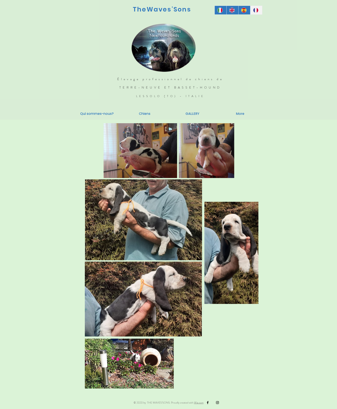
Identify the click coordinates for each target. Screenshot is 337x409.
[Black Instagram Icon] (217, 403)
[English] (232, 10)
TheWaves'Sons (162, 9)
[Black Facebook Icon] (208, 403)
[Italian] (220, 10)
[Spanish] (244, 10)
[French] (256, 10)
